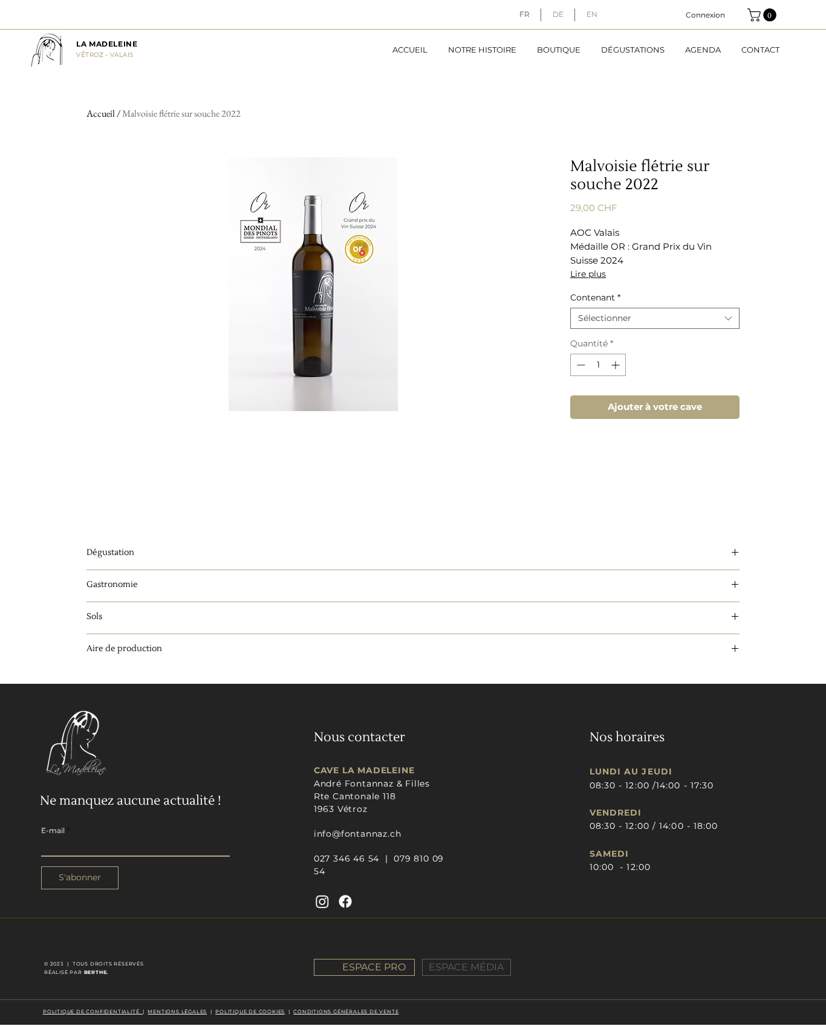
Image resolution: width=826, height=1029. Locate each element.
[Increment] (616, 364)
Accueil (100, 113)
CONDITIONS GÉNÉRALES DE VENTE (345, 1011)
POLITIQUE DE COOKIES (250, 1011)
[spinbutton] (598, 364)
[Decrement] (579, 364)
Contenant (595, 298)
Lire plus (588, 273)
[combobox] (655, 318)
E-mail (53, 830)
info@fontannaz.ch (358, 833)
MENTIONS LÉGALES (177, 1011)
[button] (763, 15)
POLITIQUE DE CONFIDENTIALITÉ (93, 1011)
